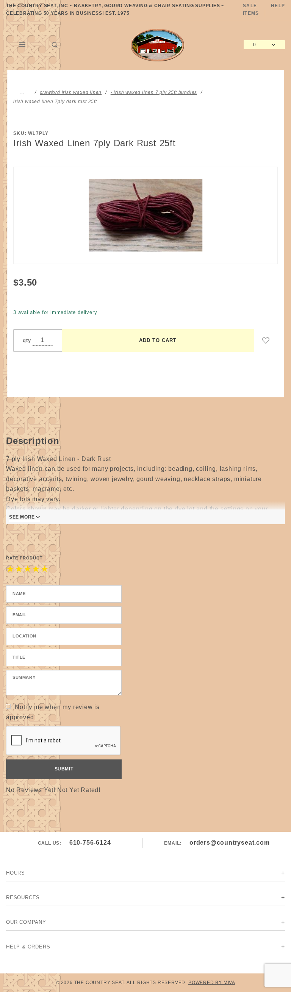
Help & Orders (28, 947)
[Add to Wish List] (266, 340)
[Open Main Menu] (22, 44)
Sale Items (251, 9)
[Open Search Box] (55, 44)
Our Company (26, 922)
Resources (23, 897)
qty (27, 340)
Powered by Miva (211, 982)
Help (278, 5)
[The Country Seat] (157, 44)
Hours (15, 873)
